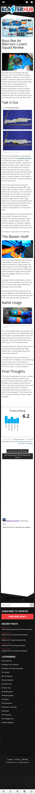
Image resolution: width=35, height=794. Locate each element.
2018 (30, 439)
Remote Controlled (10, 707)
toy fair (30, 441)
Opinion (6, 699)
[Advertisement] (17, 580)
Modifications (8, 692)
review (27, 441)
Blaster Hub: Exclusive (11, 665)
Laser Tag (6, 688)
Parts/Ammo (7, 703)
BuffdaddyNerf (30, 443)
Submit (32, 605)
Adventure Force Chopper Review (13, 645)
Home (3, 793)
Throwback (7, 715)
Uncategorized (8, 719)
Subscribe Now (17, 616)
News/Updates (8, 695)
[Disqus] (17, 492)
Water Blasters (8, 722)
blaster (7, 441)
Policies (17, 759)
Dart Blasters (17, 439)
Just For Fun (7, 684)
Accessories (7, 661)
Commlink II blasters (24, 158)
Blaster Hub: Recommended (13, 668)
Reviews (10, 793)
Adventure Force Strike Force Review (14, 650)
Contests (6, 672)
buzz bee (17, 441)
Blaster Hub (17, 9)
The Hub (3, 2)
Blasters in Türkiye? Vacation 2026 (14, 639)
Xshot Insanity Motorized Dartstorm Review (17, 628)
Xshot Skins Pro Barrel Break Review (14, 634)
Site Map (25, 759)
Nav (31, 793)
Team (24, 793)
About (26, 2)
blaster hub (11, 441)
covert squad (22, 441)
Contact (31, 2)
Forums (17, 793)
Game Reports (8, 680)
